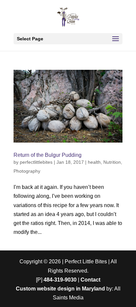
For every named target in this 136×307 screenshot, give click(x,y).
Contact (90, 280)
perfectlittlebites (36, 162)
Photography (27, 171)
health (94, 162)
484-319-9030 (60, 280)
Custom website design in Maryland (60, 288)
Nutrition (112, 162)
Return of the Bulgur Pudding (48, 155)
